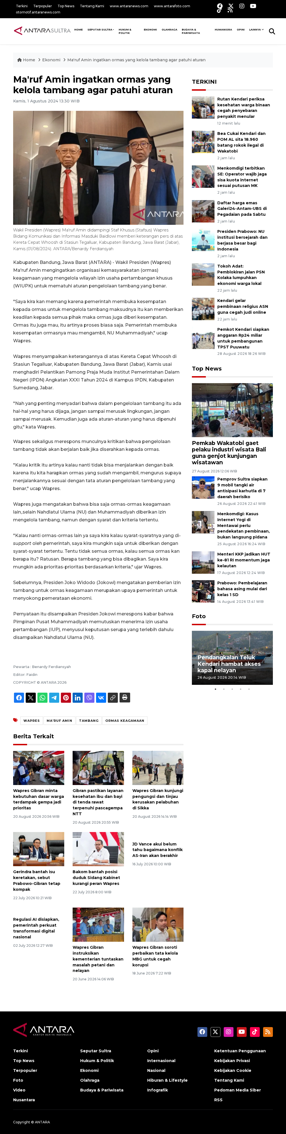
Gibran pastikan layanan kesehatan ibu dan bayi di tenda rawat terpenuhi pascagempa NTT (98, 802)
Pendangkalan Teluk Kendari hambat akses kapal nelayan (229, 664)
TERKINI (204, 81)
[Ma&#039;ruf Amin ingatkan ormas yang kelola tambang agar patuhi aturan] (232, 410)
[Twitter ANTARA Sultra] (231, 6)
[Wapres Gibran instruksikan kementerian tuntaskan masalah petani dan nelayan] (98, 924)
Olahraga (169, 29)
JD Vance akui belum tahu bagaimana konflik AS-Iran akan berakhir (157, 850)
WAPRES (31, 721)
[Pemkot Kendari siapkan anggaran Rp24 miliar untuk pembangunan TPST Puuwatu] (203, 337)
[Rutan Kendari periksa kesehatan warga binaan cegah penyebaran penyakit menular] (203, 107)
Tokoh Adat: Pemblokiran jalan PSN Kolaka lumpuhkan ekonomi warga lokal (241, 275)
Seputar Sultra (99, 29)
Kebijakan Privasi (232, 1060)
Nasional (156, 1070)
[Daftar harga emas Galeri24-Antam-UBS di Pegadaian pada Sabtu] (203, 211)
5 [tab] (249, 689)
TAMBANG (89, 721)
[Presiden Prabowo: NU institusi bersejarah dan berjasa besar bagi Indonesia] (203, 239)
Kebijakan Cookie (232, 1070)
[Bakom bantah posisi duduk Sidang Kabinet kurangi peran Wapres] (98, 849)
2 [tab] (224, 689)
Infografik (157, 1090)
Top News (66, 6)
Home (29, 59)
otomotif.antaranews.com (38, 12)
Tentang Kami (92, 6)
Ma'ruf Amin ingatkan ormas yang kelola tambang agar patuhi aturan (136, 59)
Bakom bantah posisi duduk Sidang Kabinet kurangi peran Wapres (96, 877)
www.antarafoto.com (172, 6)
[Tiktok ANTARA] (219, 10)
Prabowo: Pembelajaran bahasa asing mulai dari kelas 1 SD (242, 588)
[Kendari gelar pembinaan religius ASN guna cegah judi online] (203, 308)
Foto (199, 616)
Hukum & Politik (125, 31)
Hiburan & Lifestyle (167, 1080)
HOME (78, 29)
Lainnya (255, 29)
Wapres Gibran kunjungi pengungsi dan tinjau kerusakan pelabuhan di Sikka (157, 799)
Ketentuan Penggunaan (240, 1050)
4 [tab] (241, 689)
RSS (218, 1099)
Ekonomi (150, 29)
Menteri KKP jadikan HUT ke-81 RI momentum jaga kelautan (243, 560)
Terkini (22, 6)
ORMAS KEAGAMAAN (124, 721)
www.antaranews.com (129, 6)
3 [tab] (232, 689)
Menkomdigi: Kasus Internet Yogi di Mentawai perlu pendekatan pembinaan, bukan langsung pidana (243, 525)
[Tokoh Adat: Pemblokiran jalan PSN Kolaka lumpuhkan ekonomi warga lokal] (203, 274)
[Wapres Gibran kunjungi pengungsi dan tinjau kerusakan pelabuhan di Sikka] (157, 767)
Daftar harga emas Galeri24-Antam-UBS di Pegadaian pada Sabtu (242, 208)
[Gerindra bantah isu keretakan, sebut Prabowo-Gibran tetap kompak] (38, 849)
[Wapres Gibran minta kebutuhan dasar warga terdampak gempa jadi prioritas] (38, 767)
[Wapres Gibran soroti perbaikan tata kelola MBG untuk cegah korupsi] (157, 924)
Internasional (161, 1060)
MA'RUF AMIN (59, 721)
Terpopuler (42, 6)
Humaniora (223, 29)
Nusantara (24, 1099)
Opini (241, 29)
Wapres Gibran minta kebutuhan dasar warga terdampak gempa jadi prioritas (38, 799)
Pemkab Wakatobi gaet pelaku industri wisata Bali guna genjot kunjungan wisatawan (229, 453)
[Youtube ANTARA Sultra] (253, 6)
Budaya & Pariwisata (191, 31)
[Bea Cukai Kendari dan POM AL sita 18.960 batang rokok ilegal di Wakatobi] (203, 141)
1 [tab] (215, 689)
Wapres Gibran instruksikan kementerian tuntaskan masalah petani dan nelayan (98, 959)
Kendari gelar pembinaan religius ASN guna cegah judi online (242, 306)
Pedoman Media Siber (237, 1090)
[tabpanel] (232, 658)
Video (19, 1090)
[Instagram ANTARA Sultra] (241, 6)
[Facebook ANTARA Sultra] (220, 6)
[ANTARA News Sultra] (42, 31)
